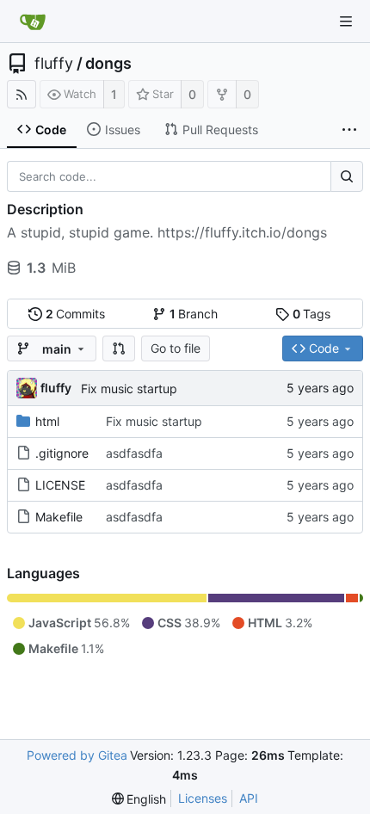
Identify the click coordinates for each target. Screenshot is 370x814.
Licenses (202, 798)
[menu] (139, 799)
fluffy (53, 63)
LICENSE (60, 485)
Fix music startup (129, 388)
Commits (76, 313)
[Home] (33, 21)
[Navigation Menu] (345, 21)
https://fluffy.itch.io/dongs (242, 232)
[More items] (349, 130)
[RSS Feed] (21, 94)
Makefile (59, 516)
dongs (108, 63)
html (47, 421)
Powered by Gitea (77, 755)
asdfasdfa (134, 453)
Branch (194, 313)
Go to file (175, 348)
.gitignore (62, 453)
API (248, 798)
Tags (312, 313)
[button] (118, 348)
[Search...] (346, 176)
